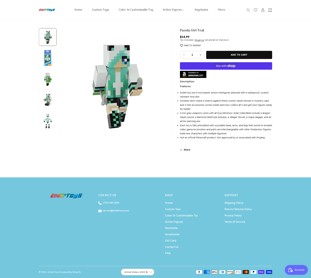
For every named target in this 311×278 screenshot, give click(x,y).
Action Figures (174, 221)
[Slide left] (48, 28)
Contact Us (171, 247)
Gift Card (170, 240)
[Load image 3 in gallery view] (48, 79)
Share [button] (187, 149)
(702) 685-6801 (111, 202)
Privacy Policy (233, 215)
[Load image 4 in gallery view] (48, 100)
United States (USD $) (136, 272)
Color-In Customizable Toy (181, 215)
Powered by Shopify (70, 272)
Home (169, 202)
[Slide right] (48, 130)
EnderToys (53, 272)
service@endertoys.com (116, 210)
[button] (174, 10)
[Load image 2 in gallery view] (48, 58)
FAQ (167, 253)
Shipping (199, 40)
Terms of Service (235, 221)
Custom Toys (173, 209)
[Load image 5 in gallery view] (48, 121)
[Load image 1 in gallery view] (48, 37)
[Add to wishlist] (181, 45)
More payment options (226, 63)
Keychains (171, 228)
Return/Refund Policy (238, 209)
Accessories (172, 234)
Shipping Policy (234, 202)
